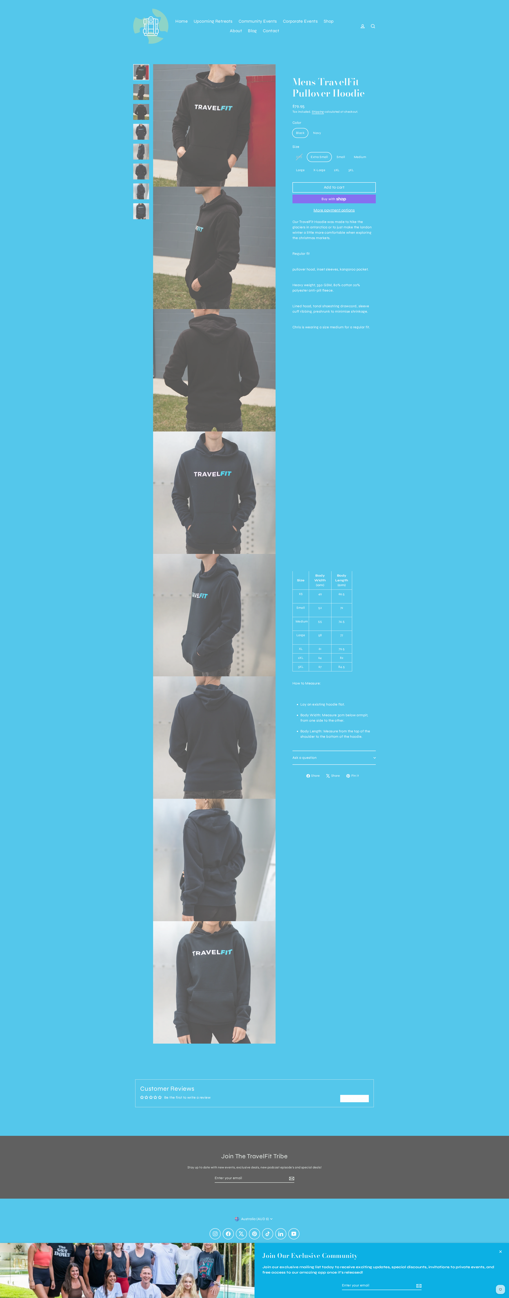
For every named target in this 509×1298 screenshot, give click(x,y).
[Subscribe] (418, 1285)
